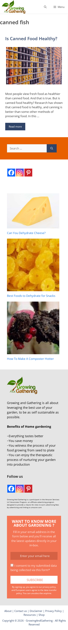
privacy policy (49, 586)
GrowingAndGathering (39, 620)
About (8, 611)
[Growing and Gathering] (13, 7)
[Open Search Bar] (45, 7)
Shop (42, 614)
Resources (30, 614)
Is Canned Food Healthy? (31, 38)
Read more (15, 126)
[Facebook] (11, 172)
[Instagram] (20, 172)
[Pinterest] (28, 172)
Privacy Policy (53, 611)
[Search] (52, 148)
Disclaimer (36, 611)
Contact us (20, 611)
